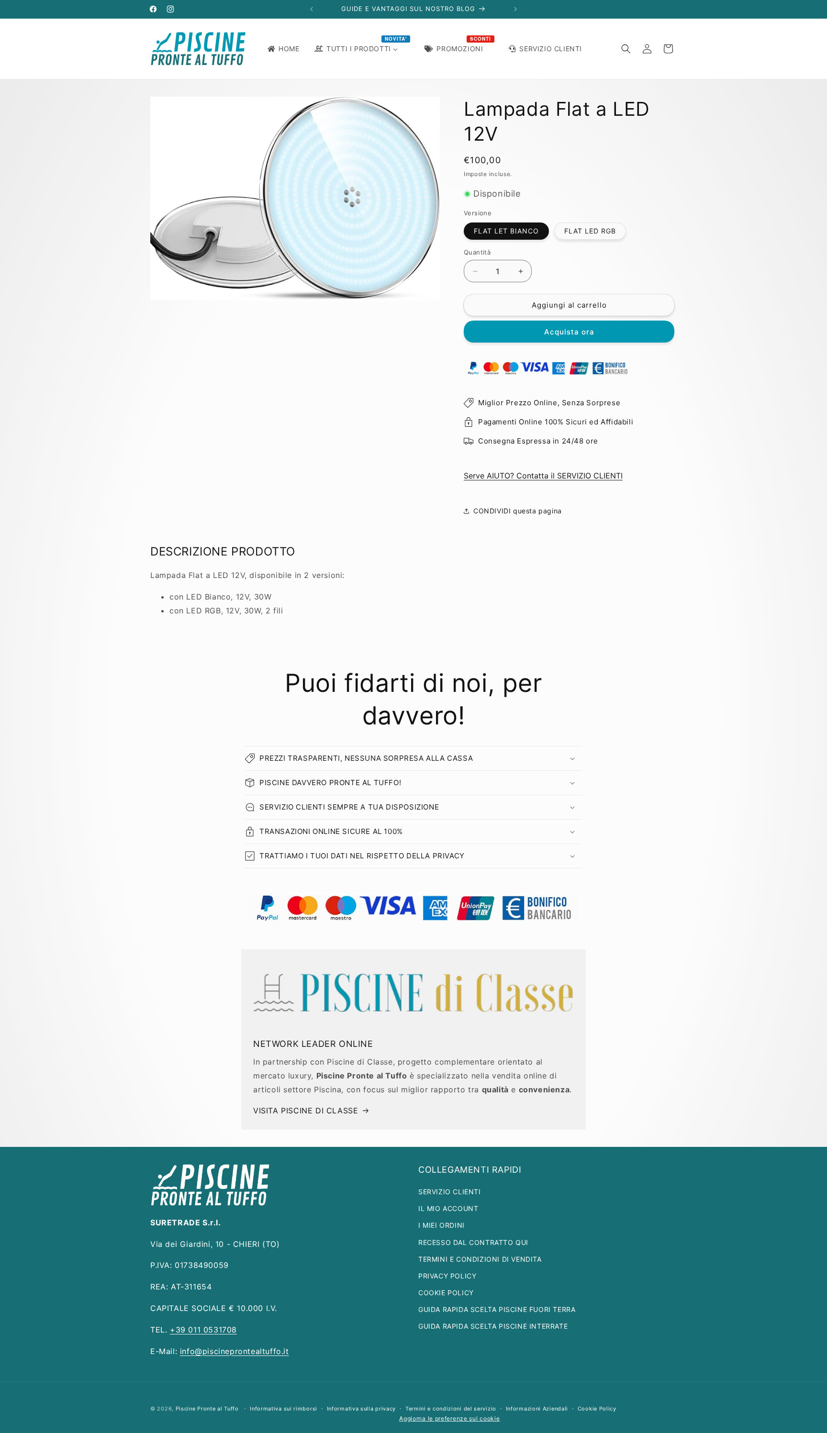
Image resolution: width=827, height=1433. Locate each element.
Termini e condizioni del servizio (450, 1408)
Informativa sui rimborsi (283, 1408)
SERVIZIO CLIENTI (449, 1192)
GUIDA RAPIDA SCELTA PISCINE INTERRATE (493, 1326)
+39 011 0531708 (203, 1329)
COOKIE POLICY (446, 1293)
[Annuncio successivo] (515, 9)
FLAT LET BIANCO (506, 231)
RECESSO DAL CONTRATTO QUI (473, 1242)
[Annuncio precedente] (311, 9)
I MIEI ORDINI (441, 1225)
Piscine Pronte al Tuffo (207, 1408)
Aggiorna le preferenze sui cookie (449, 1418)
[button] (626, 48)
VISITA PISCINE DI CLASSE (305, 1110)
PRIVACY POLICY (447, 1276)
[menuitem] (282, 49)
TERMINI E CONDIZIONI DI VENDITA (480, 1259)
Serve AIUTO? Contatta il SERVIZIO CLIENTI (543, 475)
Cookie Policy (597, 1408)
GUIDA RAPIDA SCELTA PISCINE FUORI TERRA (496, 1309)
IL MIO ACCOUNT (448, 1208)
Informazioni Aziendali (537, 1408)
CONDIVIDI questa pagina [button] (517, 511)
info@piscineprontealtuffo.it (234, 1351)
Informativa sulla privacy (361, 1408)
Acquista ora (569, 331)
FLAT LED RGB (590, 231)
